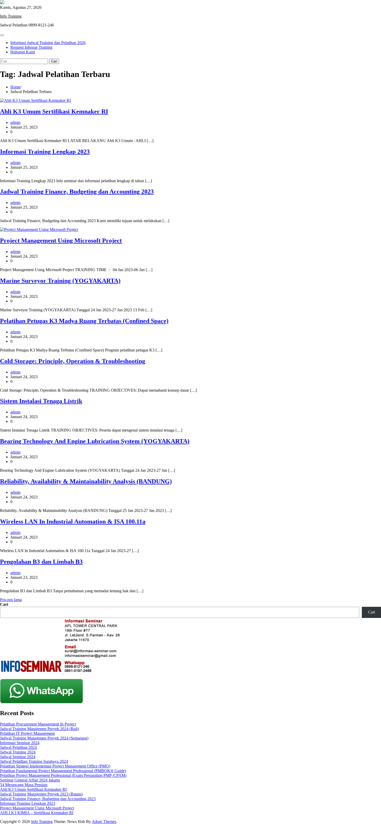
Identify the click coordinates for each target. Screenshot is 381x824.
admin (15, 122)
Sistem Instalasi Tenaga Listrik (41, 401)
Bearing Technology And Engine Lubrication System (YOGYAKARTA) (94, 441)
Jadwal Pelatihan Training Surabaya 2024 (34, 761)
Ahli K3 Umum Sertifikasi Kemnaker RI (54, 111)
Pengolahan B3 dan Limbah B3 (41, 561)
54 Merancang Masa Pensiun (23, 785)
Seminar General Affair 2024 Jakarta (30, 780)
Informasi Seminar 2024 (19, 743)
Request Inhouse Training (31, 47)
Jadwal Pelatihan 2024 (18, 747)
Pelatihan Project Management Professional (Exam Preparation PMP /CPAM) (63, 775)
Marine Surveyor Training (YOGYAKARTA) (60, 280)
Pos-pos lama (11, 599)
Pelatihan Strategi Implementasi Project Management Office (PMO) (55, 766)
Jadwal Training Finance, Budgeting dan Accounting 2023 (77, 191)
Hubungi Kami (22, 52)
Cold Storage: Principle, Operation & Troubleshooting (72, 361)
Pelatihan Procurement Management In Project (38, 724)
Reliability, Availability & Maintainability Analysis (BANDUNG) (86, 481)
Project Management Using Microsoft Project (61, 240)
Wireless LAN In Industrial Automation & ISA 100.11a (72, 521)
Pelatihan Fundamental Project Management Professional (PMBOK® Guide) (63, 771)
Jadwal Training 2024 (18, 752)
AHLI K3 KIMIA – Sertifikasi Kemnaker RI (36, 813)
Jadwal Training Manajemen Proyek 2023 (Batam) (41, 794)
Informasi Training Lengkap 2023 (45, 151)
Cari (4, 604)
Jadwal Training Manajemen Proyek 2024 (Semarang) (44, 738)
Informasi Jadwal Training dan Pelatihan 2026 (48, 42)
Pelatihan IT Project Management (27, 733)
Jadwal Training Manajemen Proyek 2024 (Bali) (39, 729)
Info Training (11, 16)
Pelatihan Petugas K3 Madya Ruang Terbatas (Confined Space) (84, 321)
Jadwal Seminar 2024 (17, 757)
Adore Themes (104, 821)
